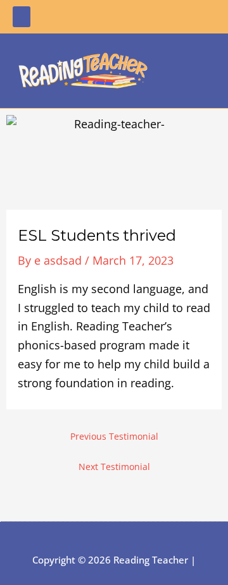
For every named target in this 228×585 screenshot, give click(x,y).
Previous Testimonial (114, 436)
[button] (21, 16)
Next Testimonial (114, 466)
